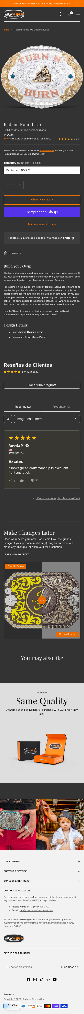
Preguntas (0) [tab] (61, 406)
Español (7, 994)
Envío (7, 138)
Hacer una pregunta (42, 385)
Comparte (15, 253)
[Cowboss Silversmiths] (14, 14)
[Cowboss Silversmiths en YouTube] (55, 979)
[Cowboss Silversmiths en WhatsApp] (48, 979)
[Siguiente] (77, 3)
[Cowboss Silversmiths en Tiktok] (42, 979)
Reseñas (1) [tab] (23, 406)
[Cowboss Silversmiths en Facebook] (29, 979)
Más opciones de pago (42, 224)
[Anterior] (6, 3)
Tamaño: (23, 162)
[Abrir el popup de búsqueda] (60, 14)
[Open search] (8, 419)
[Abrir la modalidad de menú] (78, 14)
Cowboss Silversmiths (33, 999)
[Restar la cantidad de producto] (7, 185)
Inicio (6, 29)
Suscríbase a (69, 967)
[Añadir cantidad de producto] (19, 185)
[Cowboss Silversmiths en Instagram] (35, 979)
